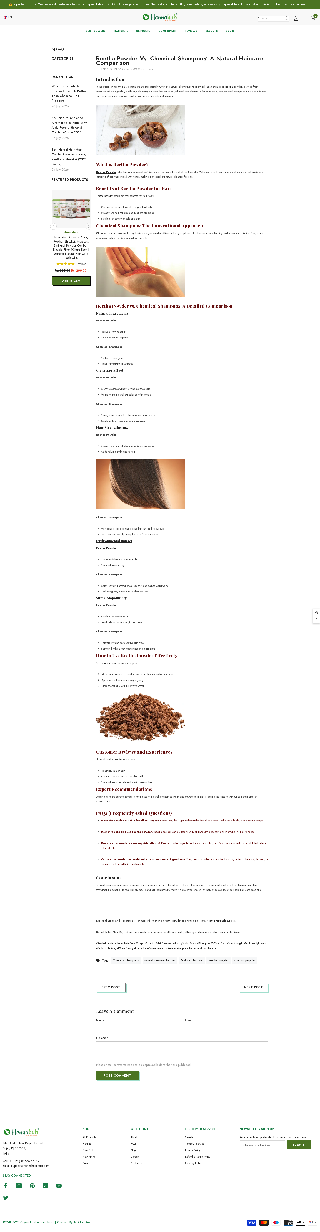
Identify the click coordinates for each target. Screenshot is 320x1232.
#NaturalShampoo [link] (199, 943)
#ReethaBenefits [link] (105, 943)
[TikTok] (45, 1185)
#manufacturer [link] (208, 948)
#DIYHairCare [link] (218, 943)
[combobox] (270, 18)
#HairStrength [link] (235, 943)
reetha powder (112, 663)
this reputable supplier (223, 921)
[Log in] (296, 18)
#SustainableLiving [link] (106, 948)
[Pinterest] (32, 1185)
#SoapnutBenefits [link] (144, 943)
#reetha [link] (172, 948)
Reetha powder (104, 196)
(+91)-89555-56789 (26, 1161)
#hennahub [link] (160, 948)
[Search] (273, 19)
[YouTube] (59, 1185)
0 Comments (145, 69)
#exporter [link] (194, 948)
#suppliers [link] (182, 948)
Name (100, 1020)
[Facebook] (5, 1185)
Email (188, 1020)
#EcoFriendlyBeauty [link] (255, 943)
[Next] (89, 222)
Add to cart (71, 272)
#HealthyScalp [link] (180, 943)
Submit (299, 1145)
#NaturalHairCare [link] (124, 943)
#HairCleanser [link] (163, 943)
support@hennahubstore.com (30, 1166)
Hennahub (71, 232)
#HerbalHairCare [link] (144, 948)
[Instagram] (19, 1185)
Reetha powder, (234, 87)
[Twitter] (5, 1197)
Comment (102, 1038)
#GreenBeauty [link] (125, 948)
